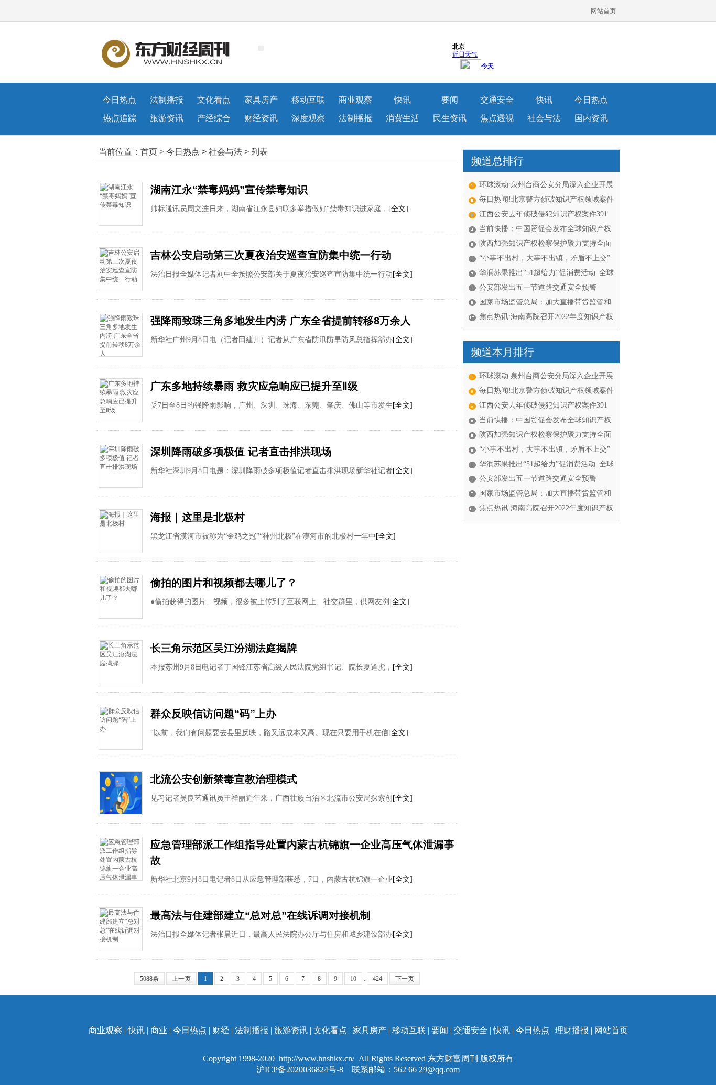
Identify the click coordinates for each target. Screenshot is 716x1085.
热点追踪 (119, 118)
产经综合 (214, 118)
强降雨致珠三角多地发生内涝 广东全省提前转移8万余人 (280, 320)
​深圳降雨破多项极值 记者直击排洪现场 (241, 451)
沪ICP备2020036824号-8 (300, 1069)
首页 (148, 151)
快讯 (402, 99)
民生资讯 (450, 118)
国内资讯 (591, 118)
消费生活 (402, 118)
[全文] (398, 209)
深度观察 (308, 118)
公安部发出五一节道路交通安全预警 (537, 287)
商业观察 (355, 99)
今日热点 (119, 99)
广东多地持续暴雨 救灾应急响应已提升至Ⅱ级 (254, 386)
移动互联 (308, 99)
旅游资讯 (166, 118)
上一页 (181, 978)
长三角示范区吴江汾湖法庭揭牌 (223, 648)
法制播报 (166, 99)
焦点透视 (497, 118)
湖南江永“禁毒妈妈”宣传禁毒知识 (229, 189)
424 (377, 978)
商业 (158, 1030)
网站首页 (603, 11)
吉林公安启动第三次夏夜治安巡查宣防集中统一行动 (271, 255)
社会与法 (544, 118)
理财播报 (572, 1030)
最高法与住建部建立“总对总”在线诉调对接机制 (260, 915)
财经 (220, 1030)
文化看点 (214, 99)
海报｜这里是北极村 (197, 517)
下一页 (404, 978)
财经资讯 (261, 118)
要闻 (449, 99)
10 (353, 978)
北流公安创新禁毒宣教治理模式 (223, 779)
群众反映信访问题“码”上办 (213, 713)
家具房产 (261, 99)
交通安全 (497, 99)
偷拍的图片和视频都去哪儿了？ (223, 582)
